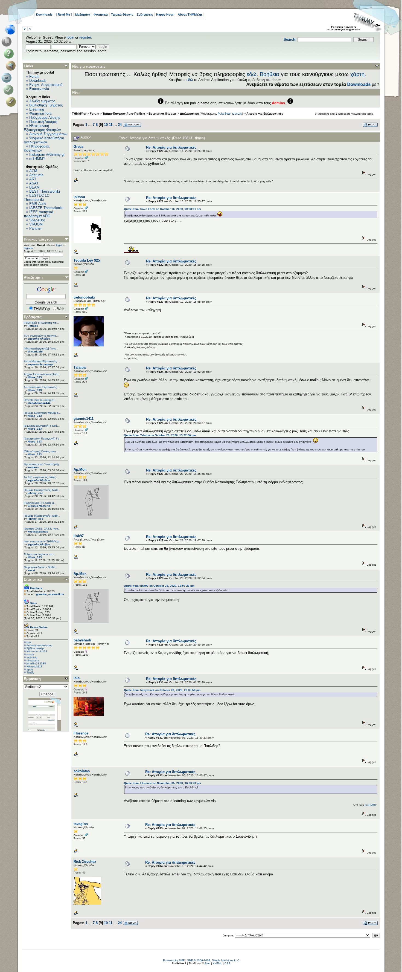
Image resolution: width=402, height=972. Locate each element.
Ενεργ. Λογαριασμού (45, 85)
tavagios (81, 824)
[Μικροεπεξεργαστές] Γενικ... (41, 348)
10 (106, 125)
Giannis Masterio (39, 505)
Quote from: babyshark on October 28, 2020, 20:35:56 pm (162, 690)
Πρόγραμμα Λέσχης (44, 117)
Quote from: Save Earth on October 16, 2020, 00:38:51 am (162, 208)
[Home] (12, 29)
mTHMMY (37, 159)
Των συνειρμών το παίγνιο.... (41, 335)
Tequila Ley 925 (87, 260)
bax (29, 642)
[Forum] (7, 41)
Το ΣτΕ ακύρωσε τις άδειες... (41, 477)
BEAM (34, 187)
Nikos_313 (35, 377)
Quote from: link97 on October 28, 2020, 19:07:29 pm (159, 585)
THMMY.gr (79, 113)
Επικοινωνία (39, 89)
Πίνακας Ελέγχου (38, 239)
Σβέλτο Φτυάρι (35, 648)
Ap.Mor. (80, 469)
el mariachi (35, 351)
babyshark (82, 640)
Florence (81, 733)
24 (120, 125)
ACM (33, 171)
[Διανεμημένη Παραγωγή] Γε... (42, 438)
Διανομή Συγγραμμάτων (48, 134)
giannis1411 (84, 418)
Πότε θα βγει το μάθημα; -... (41, 399)
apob (30, 669)
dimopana (33, 660)
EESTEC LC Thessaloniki (36, 197)
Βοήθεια (269, 74)
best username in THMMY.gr (41, 541)
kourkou (33, 467)
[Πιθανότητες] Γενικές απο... (41, 451)
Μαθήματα (82, 14)
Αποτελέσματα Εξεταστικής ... (42, 361)
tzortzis (237, 113)
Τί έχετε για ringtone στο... (40, 554)
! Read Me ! (64, 14)
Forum (34, 76)
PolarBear (224, 113)
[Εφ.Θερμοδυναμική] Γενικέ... (42, 425)
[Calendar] (7, 77)
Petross (33, 325)
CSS (227, 963)
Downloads (44, 14)
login (70, 37)
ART (32, 179)
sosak (30, 654)
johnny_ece (35, 492)
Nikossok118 (34, 666)
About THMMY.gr (190, 14)
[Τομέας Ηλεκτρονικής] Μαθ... (42, 489)
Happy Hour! (165, 14)
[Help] (10, 53)
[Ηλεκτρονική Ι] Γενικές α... (40, 502)
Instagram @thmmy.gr (47, 154)
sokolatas (82, 771)
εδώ (252, 74)
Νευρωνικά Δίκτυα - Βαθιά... (41, 567)
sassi (31, 570)
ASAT (34, 183)
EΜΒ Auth (37, 204)
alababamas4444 (39, 402)
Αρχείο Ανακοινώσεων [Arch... (42, 374)
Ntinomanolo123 (37, 651)
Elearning (36, 109)
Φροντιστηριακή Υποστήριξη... (43, 464)
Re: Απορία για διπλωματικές (171, 147)
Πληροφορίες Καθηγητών (36, 148)
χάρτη (357, 74)
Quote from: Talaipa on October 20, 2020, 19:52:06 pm (160, 435)
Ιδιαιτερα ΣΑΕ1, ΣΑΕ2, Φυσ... (42, 528)
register (85, 37)
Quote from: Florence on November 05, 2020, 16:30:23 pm (162, 783)
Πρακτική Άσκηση (43, 122)
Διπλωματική (189, 113)
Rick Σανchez (85, 862)
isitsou (79, 197)
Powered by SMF (174, 960)
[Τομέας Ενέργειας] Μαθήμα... (42, 412)
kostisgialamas (38, 531)
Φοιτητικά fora (40, 113)
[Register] (12, 102)
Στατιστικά (33, 579)
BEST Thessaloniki (44, 191)
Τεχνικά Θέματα (122, 14)
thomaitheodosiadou (40, 645)
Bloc (207, 963)
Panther (35, 228)
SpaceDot (37, 220)
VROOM (36, 224)
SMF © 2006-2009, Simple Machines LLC (213, 960)
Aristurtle (36, 175)
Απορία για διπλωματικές (264, 113)
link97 (79, 536)
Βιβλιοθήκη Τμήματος (46, 105)
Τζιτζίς (30, 672)
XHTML (217, 963)
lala (77, 678)
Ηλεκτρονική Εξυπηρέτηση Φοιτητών (42, 128)
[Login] (10, 90)
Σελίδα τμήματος (42, 101)
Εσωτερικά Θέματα (162, 113)
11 (110, 125)
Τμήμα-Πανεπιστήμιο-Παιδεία (124, 113)
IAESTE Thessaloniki (46, 208)
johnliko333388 (36, 663)
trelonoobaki (84, 297)
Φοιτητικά (101, 14)
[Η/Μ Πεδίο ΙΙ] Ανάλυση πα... (41, 322)
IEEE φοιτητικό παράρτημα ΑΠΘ (38, 214)
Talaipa (80, 367)
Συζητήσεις (145, 14)
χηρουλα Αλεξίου (39, 338)
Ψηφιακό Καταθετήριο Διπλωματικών (44, 140)
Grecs (78, 146)
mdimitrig (32, 657)
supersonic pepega (40, 364)
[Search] (12, 65)
